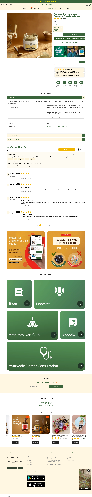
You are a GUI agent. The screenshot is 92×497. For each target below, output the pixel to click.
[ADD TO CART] (74, 34)
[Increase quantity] (61, 34)
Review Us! (66, 149)
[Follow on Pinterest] (19, 468)
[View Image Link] (36, 478)
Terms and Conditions (51, 457)
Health (31, 8)
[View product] (38, 424)
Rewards (69, 456)
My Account (69, 457)
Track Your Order (70, 458)
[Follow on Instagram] (13, 468)
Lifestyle (44, 8)
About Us (61, 8)
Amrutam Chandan (53, 435)
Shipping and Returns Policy (53, 461)
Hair (35, 8)
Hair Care (29, 458)
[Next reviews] (84, 72)
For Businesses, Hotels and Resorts (54, 464)
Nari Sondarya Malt (33, 435)
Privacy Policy (50, 458)
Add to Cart (32, 442)
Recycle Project (70, 460)
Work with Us (9, 456)
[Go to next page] (54, 225)
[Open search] (77, 149)
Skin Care (29, 460)
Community (50, 8)
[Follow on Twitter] (10, 468)
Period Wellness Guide (31, 464)
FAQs (68, 461)
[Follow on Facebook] (8, 468)
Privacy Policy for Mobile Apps (53, 460)
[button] (57, 18)
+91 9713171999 (7, 5)
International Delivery (51, 463)
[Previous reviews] (55, 72)
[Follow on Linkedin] (16, 468)
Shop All (24, 8)
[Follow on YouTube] (21, 468)
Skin (39, 8)
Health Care (29, 462)
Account (67, 8)
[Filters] (80, 149)
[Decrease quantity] (55, 34)
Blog (56, 8)
